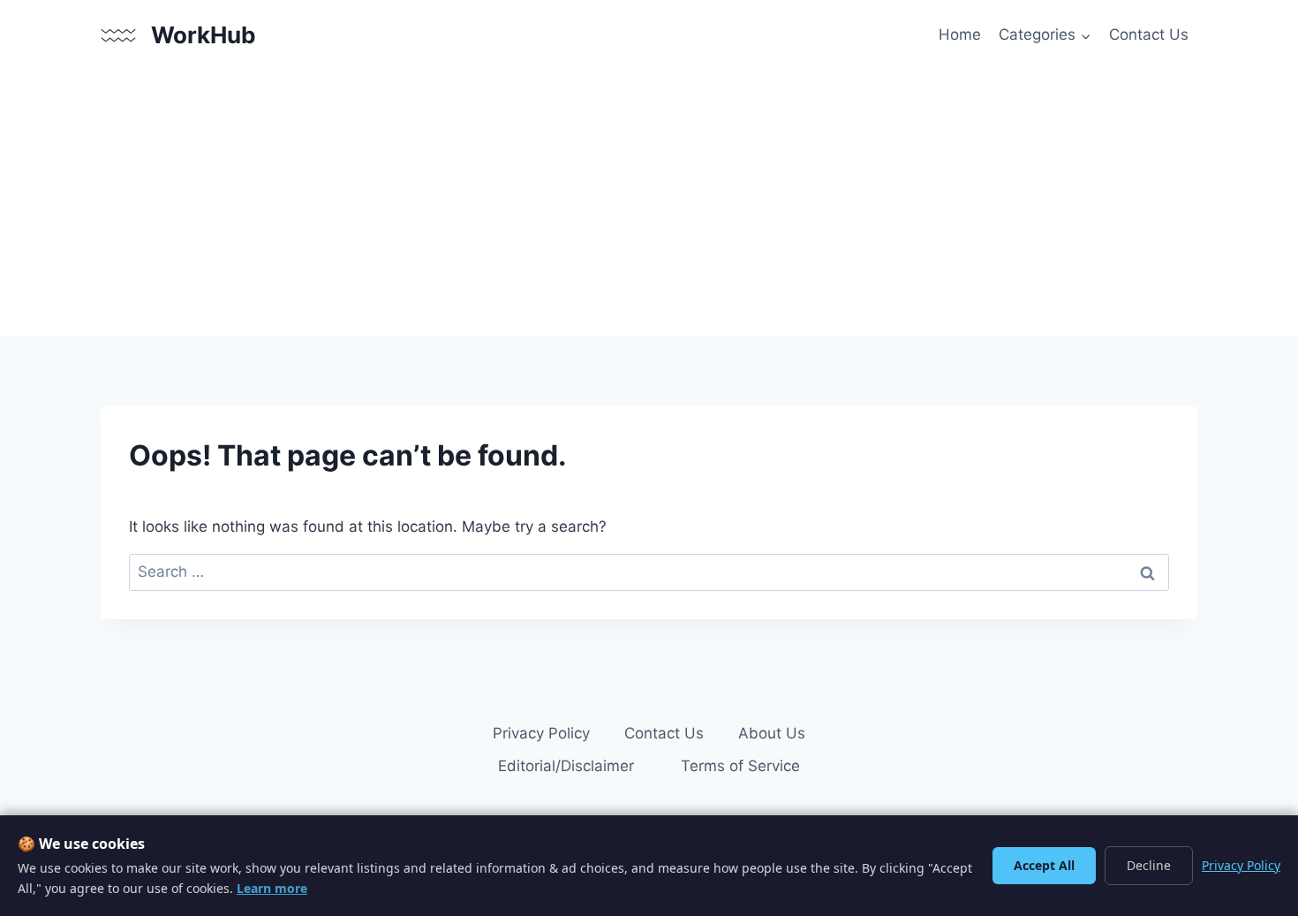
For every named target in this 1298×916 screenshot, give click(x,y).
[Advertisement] (649, 203)
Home (960, 34)
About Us (771, 733)
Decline (1149, 865)
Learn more (272, 888)
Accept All (1044, 865)
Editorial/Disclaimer (566, 766)
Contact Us (1149, 34)
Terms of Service (740, 766)
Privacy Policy (541, 733)
